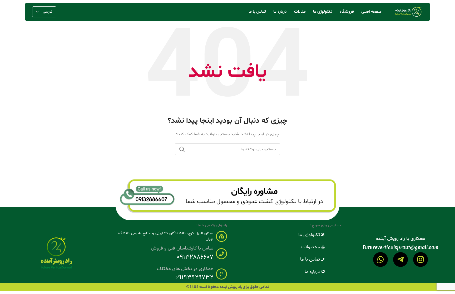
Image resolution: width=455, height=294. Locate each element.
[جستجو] (182, 149)
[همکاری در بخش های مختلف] (221, 274)
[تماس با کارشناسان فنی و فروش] (221, 253)
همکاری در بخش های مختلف (185, 269)
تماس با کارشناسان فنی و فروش (182, 248)
